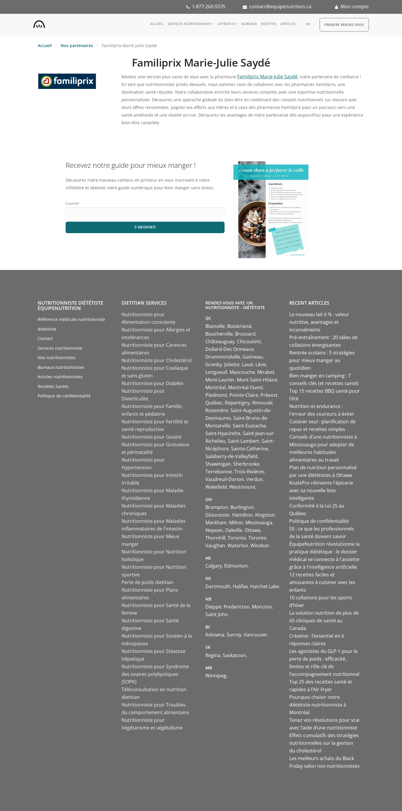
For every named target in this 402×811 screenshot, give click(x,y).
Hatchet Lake (264, 586)
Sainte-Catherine (249, 448)
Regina (212, 655)
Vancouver (256, 634)
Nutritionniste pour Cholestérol (157, 360)
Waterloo (237, 545)
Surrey (234, 634)
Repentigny (237, 402)
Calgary (213, 566)
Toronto (237, 538)
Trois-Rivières (249, 471)
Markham (216, 522)
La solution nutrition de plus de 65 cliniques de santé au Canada (324, 620)
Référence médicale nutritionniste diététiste (71, 324)
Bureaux (249, 23)
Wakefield (216, 487)
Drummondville (222, 357)
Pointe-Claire (244, 395)
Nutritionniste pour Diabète (152, 383)
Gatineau (252, 357)
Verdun (254, 479)
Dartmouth (217, 586)
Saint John (216, 614)
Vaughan (215, 545)
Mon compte (354, 6)
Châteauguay (220, 341)
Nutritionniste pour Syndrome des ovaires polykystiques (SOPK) (155, 674)
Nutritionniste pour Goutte (152, 437)
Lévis (260, 364)
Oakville (233, 530)
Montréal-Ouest (245, 387)
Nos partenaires (77, 45)
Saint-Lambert (243, 441)
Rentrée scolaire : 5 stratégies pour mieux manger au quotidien (322, 360)
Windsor (259, 545)
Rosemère (216, 410)
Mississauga (258, 522)
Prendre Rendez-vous (344, 24)
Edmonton (236, 566)
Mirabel (265, 372)
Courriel (72, 203)
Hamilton (242, 515)
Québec (213, 402)
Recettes (268, 23)
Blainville (215, 326)
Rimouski (262, 402)
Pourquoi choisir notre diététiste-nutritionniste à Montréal (317, 705)
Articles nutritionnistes (60, 376)
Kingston (265, 515)
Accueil (157, 23)
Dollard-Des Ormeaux (229, 349)
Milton (236, 522)
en (308, 24)
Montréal (215, 387)
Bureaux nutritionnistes (61, 367)
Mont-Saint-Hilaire (257, 380)
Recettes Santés (53, 386)
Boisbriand (239, 326)
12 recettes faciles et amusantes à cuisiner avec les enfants (322, 582)
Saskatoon (234, 655)
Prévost (269, 395)
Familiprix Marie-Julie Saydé (267, 76)
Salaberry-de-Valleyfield (231, 456)
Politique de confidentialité (64, 396)
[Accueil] (39, 23)
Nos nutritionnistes (57, 357)
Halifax (240, 586)
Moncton (262, 606)
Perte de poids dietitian (147, 582)
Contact (45, 338)
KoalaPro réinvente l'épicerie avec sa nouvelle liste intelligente (321, 490)
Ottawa (252, 530)
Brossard (245, 334)
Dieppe (213, 606)
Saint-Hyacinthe (222, 433)
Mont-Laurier (220, 380)
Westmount (242, 487)
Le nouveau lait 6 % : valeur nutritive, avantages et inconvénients (319, 322)
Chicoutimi (249, 341)
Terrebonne (218, 471)
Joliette (232, 364)
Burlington (242, 507)
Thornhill (215, 538)
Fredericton (237, 606)
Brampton (216, 507)
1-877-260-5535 (208, 6)
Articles (287, 23)
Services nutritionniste (189, 23)
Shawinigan (218, 464)
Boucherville (219, 334)
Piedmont (216, 395)
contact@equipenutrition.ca (280, 6)
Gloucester (217, 515)
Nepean (214, 530)
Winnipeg (215, 675)
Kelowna (214, 634)
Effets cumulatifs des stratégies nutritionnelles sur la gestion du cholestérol (324, 743)
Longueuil (216, 372)
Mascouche (242, 372)
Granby (213, 364)
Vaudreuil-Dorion (224, 479)
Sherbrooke (246, 464)
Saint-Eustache (249, 425)
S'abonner (145, 227)
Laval (247, 364)
